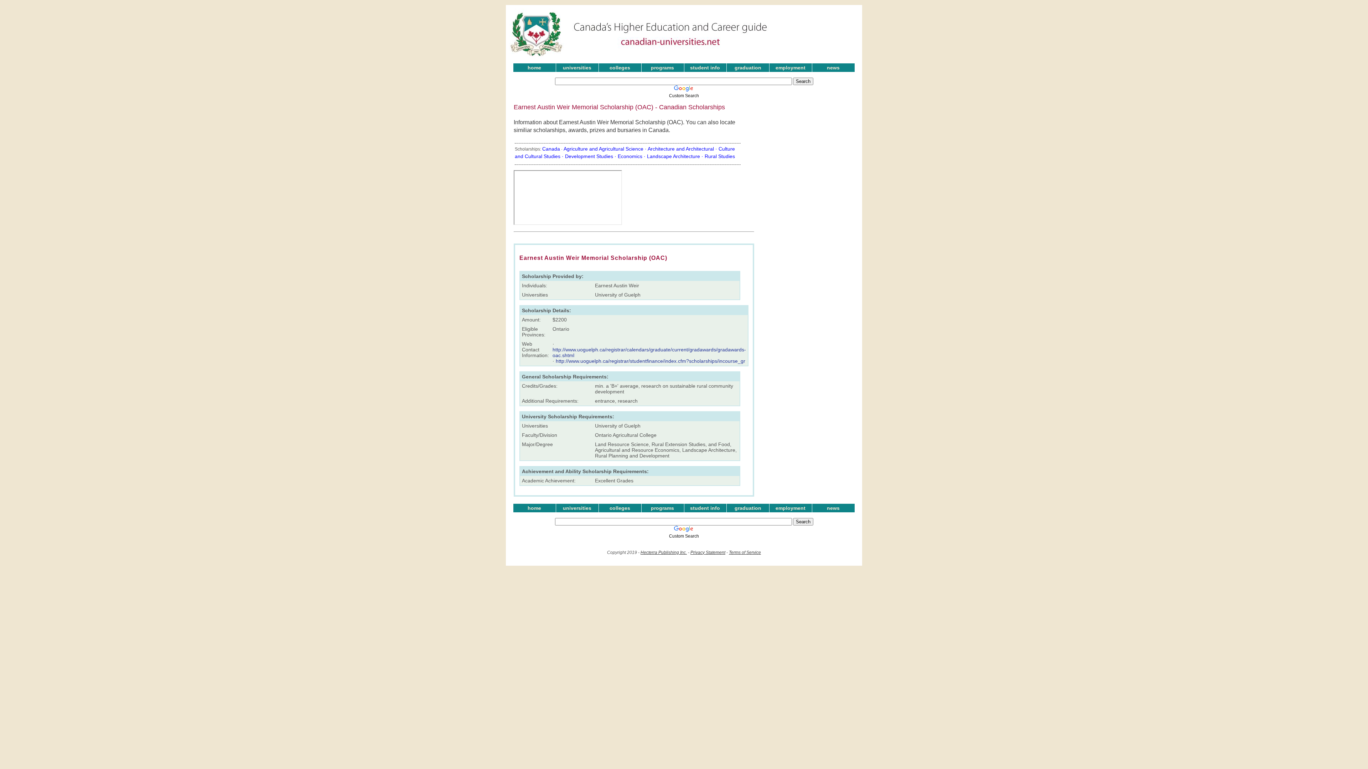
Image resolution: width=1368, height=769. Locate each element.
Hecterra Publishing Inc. (664, 552)
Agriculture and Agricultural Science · (606, 149)
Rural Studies (720, 156)
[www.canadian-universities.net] (639, 56)
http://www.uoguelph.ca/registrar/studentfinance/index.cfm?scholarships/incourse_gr (650, 361)
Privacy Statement (707, 552)
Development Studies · (591, 156)
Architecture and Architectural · (683, 149)
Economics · (632, 156)
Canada (551, 149)
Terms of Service (745, 552)
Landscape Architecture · (676, 156)
